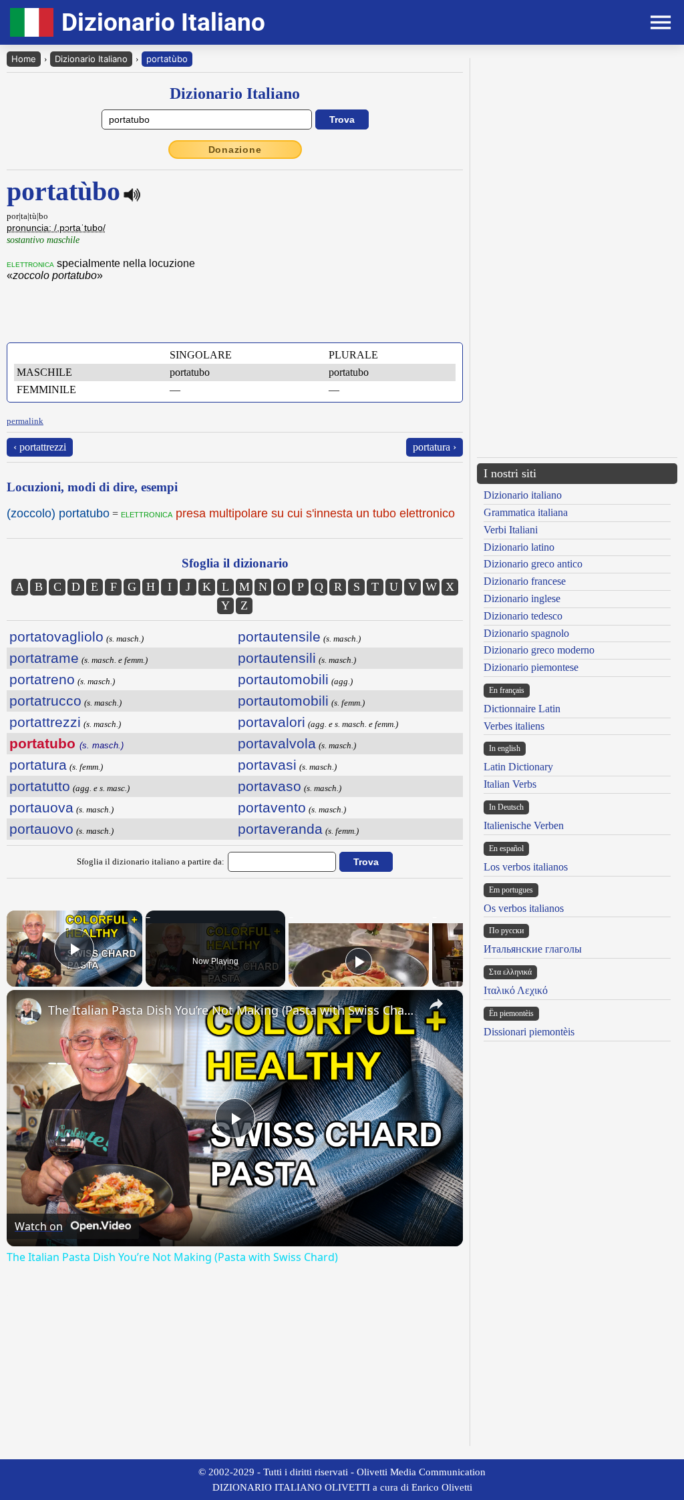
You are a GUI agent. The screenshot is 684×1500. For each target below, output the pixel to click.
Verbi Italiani (511, 529)
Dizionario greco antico (533, 563)
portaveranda (280, 828)
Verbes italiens (514, 726)
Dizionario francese (525, 581)
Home (23, 58)
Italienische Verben (524, 825)
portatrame (44, 658)
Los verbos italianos (526, 866)
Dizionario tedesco (523, 615)
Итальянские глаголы (533, 949)
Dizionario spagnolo (526, 633)
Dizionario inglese (522, 598)
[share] (436, 1004)
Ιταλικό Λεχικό (516, 990)
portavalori (271, 722)
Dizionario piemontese (531, 667)
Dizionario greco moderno (539, 650)
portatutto (39, 786)
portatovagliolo (56, 636)
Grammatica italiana (526, 512)
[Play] (358, 961)
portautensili (277, 658)
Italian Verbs (510, 784)
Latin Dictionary (518, 766)
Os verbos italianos (524, 908)
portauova (41, 807)
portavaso (269, 786)
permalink (25, 421)
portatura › (434, 447)
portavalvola (277, 743)
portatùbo (167, 58)
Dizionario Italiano (91, 58)
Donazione (235, 149)
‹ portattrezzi (39, 447)
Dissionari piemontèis (529, 1031)
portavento (272, 807)
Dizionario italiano (523, 495)
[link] (28, 1011)
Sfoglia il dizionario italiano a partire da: (150, 861)
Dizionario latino (519, 547)
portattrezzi (45, 722)
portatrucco (45, 700)
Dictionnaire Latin (522, 708)
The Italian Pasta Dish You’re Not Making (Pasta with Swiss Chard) (232, 1010)
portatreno (42, 679)
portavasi (267, 764)
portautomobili (283, 679)
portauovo (41, 828)
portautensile (279, 636)
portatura (38, 764)
